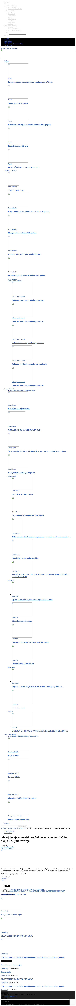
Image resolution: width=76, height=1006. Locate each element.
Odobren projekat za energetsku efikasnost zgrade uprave (27, 889)
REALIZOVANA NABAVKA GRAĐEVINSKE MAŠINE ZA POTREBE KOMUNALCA (37, 891)
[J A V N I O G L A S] (13, 185)
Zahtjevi (10, 17)
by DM (6, 1001)
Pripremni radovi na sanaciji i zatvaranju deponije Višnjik (30, 82)
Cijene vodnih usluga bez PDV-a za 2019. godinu (30, 642)
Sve (9, 390)
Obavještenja (12, 15)
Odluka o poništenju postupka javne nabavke (29, 364)
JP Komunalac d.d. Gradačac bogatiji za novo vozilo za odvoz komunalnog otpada (32, 957)
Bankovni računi (18, 708)
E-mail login (8, 45)
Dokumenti (11, 14)
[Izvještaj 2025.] (18, 750)
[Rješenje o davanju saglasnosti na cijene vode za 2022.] (22, 594)
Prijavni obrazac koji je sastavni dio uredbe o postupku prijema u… (38, 687)
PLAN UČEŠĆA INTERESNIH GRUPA (23, 167)
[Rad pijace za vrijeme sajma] (18, 403)
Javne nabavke (12, 7)
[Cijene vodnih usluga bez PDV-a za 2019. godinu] (22, 637)
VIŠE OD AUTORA (19, 894)
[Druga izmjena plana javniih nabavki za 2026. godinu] (18, 206)
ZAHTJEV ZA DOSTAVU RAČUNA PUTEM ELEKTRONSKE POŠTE (40, 731)
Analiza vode (6, 972)
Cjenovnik (11, 12)
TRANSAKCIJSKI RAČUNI (13, 43)
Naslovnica (4, 828)
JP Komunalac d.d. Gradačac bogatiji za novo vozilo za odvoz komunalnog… (37, 451)
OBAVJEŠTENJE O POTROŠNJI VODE (24, 430)
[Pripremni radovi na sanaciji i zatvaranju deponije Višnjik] (18, 77)
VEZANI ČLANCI (7, 894)
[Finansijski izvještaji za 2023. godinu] (18, 793)
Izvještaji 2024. (14, 777)
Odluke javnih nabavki (15, 9)
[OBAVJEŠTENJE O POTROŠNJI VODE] (16, 425)
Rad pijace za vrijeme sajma (19, 409)
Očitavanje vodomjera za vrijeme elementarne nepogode (29, 125)
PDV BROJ (8, 42)
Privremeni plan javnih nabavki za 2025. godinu (26, 275)
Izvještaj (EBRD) (13, 29)
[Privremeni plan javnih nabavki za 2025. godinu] (18, 270)
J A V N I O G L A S (16, 190)
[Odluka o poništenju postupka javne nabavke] (22, 359)
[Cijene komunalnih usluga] (22, 616)
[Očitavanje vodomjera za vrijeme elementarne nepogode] (18, 119)
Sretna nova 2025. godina (18, 103)
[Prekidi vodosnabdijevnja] (18, 140)
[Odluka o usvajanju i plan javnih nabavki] (18, 249)
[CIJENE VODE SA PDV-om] (22, 658)
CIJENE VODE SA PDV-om (23, 664)
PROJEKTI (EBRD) (10, 25)
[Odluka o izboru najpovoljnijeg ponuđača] (22, 295)
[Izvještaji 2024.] (18, 771)
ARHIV (6, 38)
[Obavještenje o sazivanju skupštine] (18, 467)
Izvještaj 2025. (13, 755)
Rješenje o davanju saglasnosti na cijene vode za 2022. (32, 600)
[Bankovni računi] (22, 702)
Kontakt (6, 32)
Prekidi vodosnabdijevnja (18, 146)
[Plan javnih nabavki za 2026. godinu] (18, 227)
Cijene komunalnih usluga (22, 621)
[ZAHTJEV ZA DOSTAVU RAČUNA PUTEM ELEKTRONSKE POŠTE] (22, 725)
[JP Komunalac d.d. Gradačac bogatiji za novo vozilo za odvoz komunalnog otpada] (13, 446)
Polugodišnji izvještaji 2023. (18, 819)
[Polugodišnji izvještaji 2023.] (18, 814)
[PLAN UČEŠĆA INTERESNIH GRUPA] (18, 162)
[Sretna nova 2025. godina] (18, 98)
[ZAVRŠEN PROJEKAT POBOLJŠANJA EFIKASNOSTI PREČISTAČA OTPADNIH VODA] (22, 569)
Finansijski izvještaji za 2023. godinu (22, 798)
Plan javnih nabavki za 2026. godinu (22, 233)
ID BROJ (7, 40)
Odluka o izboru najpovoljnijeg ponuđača (28, 300)
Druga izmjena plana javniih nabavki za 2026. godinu (28, 211)
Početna (6, 2)
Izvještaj (10, 27)
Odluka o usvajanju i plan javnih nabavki (24, 254)
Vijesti (6, 4)
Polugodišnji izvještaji (14, 30)
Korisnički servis (9, 10)
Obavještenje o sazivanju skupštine (21, 473)
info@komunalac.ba (11, 996)
